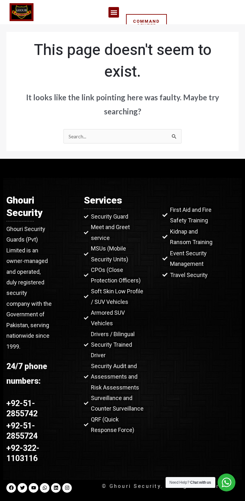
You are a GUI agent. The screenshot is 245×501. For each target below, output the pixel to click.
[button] (113, 12)
